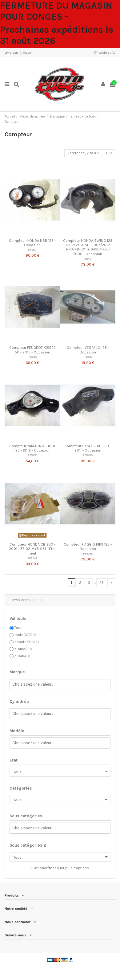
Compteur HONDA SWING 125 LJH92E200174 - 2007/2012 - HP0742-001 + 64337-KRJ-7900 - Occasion (87, 247)
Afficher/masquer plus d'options (61, 868)
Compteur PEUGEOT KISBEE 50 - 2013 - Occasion (32, 349)
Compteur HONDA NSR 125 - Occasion (32, 242)
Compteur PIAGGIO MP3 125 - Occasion (88, 546)
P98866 (32, 356)
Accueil (27, 53)
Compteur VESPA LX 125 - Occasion (88, 349)
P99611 (32, 249)
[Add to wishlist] (25, 233)
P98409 (88, 455)
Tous (18, 627)
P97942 (32, 558)
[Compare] (32, 233)
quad (22, 656)
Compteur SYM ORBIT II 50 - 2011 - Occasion (87, 448)
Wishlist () (106, 53)
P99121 (87, 258)
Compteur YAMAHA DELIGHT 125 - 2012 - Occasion (32, 448)
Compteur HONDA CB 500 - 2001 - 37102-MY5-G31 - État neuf (32, 548)
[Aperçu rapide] (39, 233)
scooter (26, 642)
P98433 (32, 455)
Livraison (11, 53)
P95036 (88, 553)
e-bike (23, 649)
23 (101, 582)
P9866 (88, 356)
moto (25, 635)
